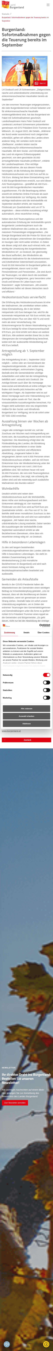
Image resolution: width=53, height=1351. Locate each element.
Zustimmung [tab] (9, 632)
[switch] (45, 683)
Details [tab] (27, 632)
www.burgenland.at (11, 731)
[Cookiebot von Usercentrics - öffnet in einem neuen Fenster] (39, 625)
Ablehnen (26, 724)
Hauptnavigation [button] (48, 4)
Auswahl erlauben (26, 716)
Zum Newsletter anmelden (15, 1103)
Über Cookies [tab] (43, 632)
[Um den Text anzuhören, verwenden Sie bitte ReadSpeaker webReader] (7, 1344)
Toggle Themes (46, 1344)
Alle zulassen (26, 709)
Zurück (27, 740)
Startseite (5, 14)
